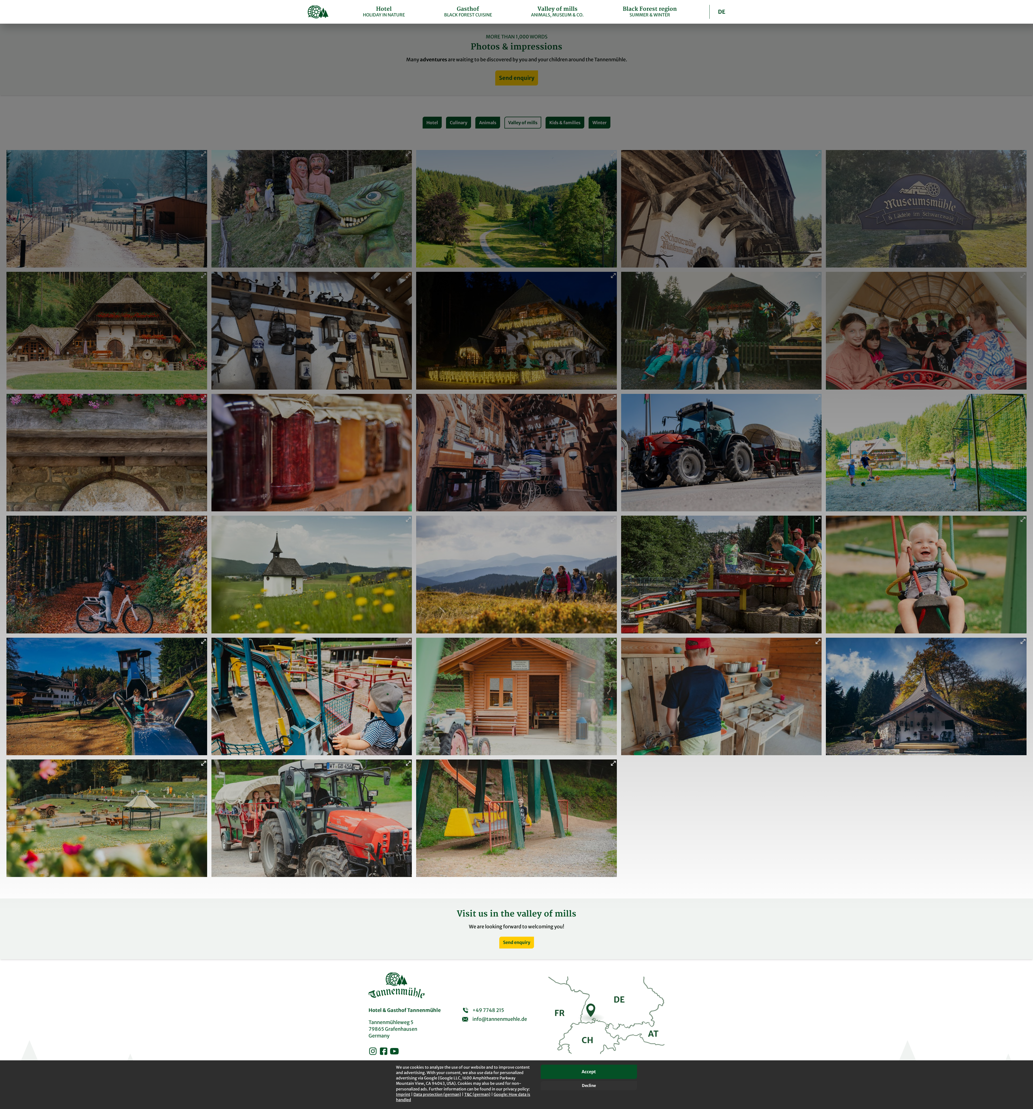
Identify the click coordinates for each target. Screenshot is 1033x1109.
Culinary (458, 122)
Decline (589, 1085)
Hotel (432, 122)
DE (721, 11)
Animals (487, 122)
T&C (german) (477, 1094)
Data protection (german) (437, 1094)
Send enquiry (516, 77)
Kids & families (565, 122)
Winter (599, 122)
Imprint (403, 1094)
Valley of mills (522, 122)
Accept (589, 1071)
